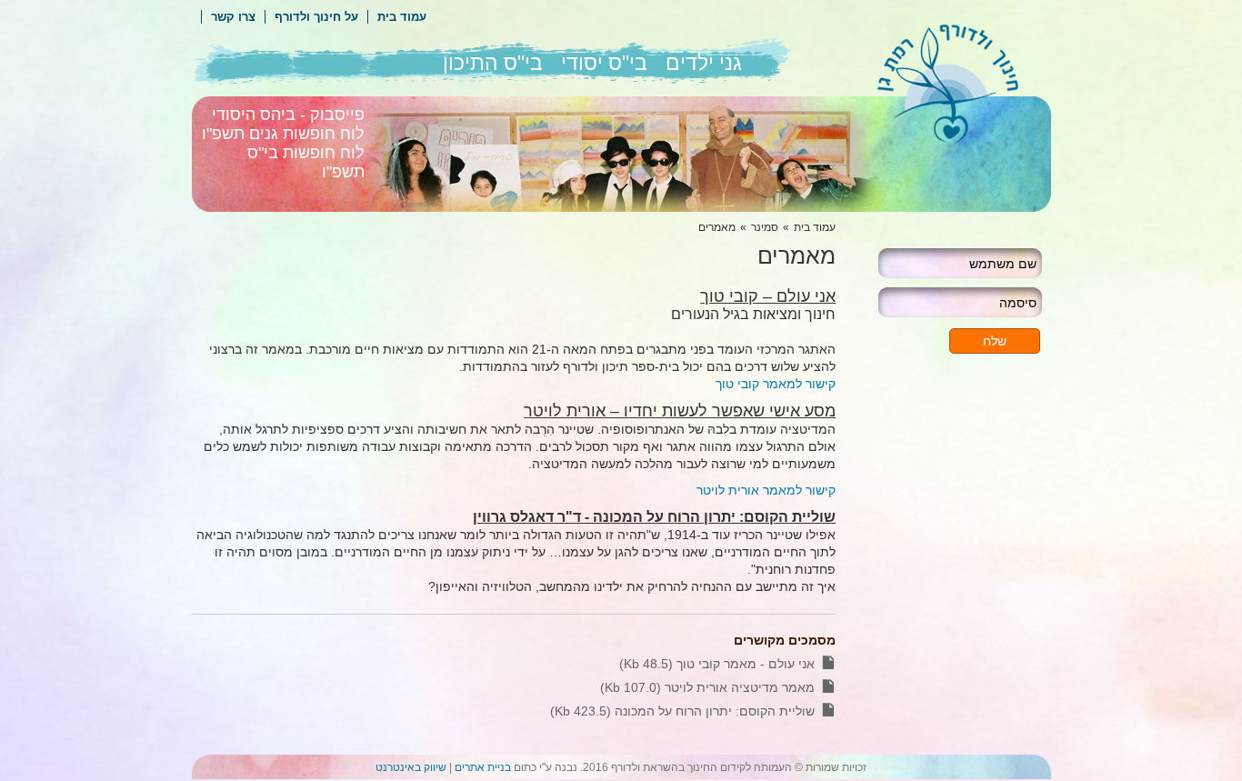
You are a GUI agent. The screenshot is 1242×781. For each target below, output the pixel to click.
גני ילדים (704, 63)
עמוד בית (401, 17)
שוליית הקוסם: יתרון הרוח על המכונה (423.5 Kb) (682, 711)
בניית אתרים (483, 767)
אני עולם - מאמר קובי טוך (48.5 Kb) (717, 663)
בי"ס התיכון (493, 63)
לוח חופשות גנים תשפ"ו (283, 134)
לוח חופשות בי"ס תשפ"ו (306, 162)
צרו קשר (233, 17)
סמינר (764, 227)
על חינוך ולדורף (316, 17)
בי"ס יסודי (604, 63)
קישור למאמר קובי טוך (776, 383)
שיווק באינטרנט (411, 767)
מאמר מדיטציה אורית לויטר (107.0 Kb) (707, 687)
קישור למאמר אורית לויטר (766, 490)
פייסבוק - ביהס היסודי (288, 114)
